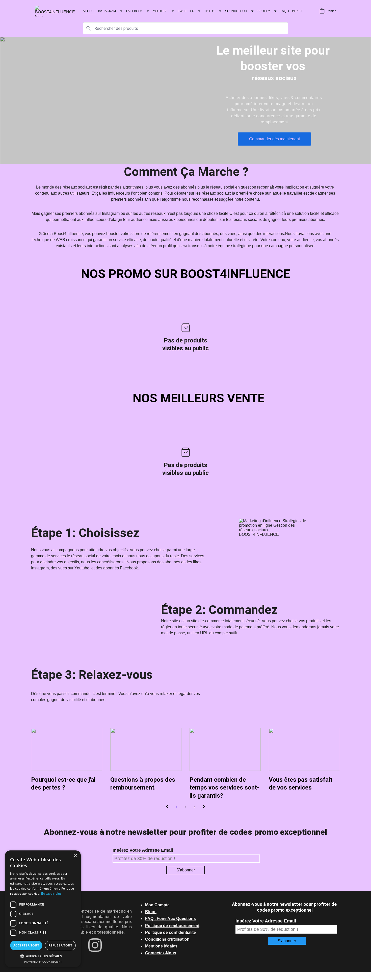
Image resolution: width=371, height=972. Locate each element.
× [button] (75, 856)
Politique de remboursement (172, 925)
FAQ (283, 11)
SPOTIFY (263, 11)
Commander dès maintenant (274, 139)
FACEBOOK (134, 11)
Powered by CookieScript (43, 961)
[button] (43, 956)
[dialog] (43, 908)
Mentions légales (161, 946)
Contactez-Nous (160, 953)
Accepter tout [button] (26, 945)
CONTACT (295, 11)
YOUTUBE (160, 11)
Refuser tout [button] (60, 945)
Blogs (150, 912)
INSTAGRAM (107, 11)
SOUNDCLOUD (236, 11)
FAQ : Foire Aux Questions (170, 918)
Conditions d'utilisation (167, 939)
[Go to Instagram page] (95, 945)
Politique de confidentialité (170, 932)
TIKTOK (209, 11)
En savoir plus (51, 893)
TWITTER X (186, 11)
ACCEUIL (89, 11)
